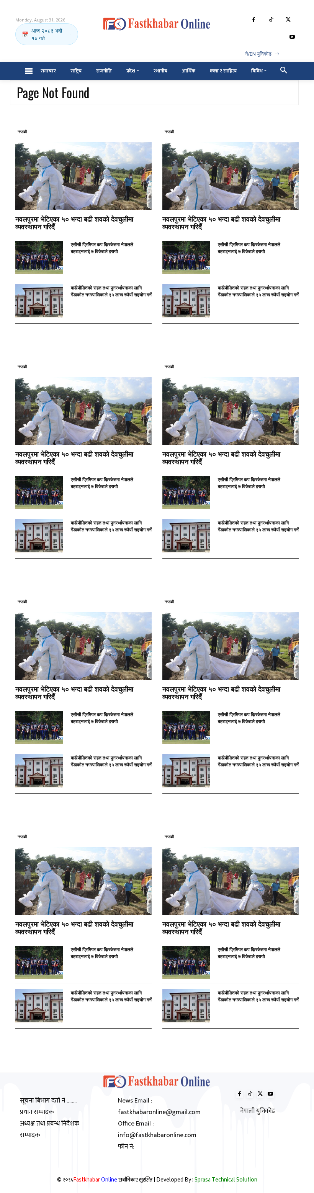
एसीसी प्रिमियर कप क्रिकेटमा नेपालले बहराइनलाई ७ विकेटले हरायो (102, 247)
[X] (288, 20)
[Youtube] (292, 37)
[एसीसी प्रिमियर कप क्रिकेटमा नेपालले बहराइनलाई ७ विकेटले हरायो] (39, 257)
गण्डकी (22, 131)
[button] (284, 71)
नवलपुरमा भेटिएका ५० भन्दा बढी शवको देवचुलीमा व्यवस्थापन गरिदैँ (74, 222)
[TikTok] (271, 20)
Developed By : (206, 1180)
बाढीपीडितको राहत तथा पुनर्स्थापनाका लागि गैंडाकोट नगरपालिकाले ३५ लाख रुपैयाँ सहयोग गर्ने (111, 290)
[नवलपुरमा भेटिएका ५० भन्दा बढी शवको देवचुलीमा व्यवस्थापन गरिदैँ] (83, 176)
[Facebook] (253, 20)
